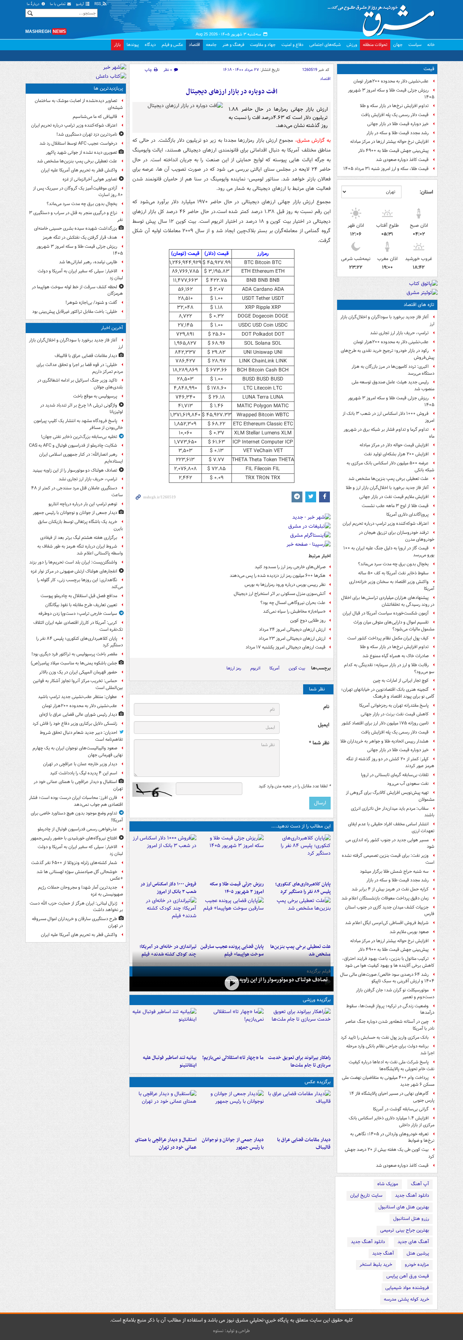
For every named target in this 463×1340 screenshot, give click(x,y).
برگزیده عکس (318, 1082)
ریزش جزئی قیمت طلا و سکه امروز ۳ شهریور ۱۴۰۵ (391, 94)
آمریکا (274, 668)
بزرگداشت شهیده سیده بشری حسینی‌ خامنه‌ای (75, 228)
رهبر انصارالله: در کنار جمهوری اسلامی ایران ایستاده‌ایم (81, 458)
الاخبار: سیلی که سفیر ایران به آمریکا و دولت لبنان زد (80, 274)
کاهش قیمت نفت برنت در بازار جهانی (395, 714)
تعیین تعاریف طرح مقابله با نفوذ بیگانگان (81, 604)
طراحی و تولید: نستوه (231, 1330)
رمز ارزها (233, 668)
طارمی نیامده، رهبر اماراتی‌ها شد (88, 262)
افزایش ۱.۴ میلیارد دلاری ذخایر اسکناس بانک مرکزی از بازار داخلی (391, 1121)
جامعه (211, 44)
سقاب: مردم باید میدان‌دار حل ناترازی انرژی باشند (392, 812)
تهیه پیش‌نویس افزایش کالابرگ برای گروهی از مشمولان (390, 796)
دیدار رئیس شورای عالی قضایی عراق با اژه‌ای (78, 714)
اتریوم (255, 668)
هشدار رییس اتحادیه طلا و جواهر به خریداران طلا (384, 741)
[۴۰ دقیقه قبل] (231, 983)
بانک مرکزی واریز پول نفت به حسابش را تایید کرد (385, 1037)
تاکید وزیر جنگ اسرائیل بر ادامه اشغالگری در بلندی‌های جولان (80, 384)
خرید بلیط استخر (376, 1264)
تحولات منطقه (375, 44)
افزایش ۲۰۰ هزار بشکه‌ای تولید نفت (396, 454)
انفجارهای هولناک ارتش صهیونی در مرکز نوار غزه (74, 571)
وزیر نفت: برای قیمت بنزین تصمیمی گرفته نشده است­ (388, 859)
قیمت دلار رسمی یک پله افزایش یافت (395, 114)
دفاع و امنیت (292, 44)
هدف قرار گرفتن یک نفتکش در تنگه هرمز (80, 237)
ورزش (352, 44)
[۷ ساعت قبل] (231, 918)
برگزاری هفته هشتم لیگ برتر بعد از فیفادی (78, 537)
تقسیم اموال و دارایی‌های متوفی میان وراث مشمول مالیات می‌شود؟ (393, 626)
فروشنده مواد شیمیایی (407, 1288)
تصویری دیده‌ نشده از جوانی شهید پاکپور (81, 152)
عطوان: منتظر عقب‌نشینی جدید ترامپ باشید (77, 696)
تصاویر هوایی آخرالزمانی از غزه (90, 179)
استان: (426, 192)
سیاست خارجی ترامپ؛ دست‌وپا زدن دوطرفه (77, 613)
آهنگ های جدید (413, 1242)
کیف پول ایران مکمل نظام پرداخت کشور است (388, 638)
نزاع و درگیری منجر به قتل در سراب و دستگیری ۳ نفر (76, 216)
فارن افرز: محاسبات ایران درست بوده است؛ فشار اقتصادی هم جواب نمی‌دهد (76, 801)
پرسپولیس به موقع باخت (95, 396)
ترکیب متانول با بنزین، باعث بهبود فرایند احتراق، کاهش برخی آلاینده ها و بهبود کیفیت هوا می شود (388, 962)
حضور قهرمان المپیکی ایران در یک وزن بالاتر (78, 672)
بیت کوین (297, 668)
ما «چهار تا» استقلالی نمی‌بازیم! (232, 1058)
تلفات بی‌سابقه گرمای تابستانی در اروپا (395, 774)
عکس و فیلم (172, 44)
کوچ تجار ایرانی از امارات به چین (401, 680)
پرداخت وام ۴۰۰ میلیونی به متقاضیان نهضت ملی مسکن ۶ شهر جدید (388, 1081)
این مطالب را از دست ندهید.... (301, 826)
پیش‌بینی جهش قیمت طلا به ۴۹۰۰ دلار (393, 150)
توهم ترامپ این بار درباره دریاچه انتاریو (82, 504)
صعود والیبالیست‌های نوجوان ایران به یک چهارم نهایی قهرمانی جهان (78, 751)
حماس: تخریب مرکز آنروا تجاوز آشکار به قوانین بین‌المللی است (78, 684)
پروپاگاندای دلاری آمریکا (407, 514)
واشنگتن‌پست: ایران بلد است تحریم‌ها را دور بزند (73, 562)
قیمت (429, 69)
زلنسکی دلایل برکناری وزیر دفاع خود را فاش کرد (75, 723)
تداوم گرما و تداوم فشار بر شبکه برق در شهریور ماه (389, 433)
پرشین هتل (418, 1253)
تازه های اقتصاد (419, 305)
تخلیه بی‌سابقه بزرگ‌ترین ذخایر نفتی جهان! (79, 436)
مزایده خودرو (417, 1264)
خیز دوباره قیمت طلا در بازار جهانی (398, 123)
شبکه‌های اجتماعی (325, 44)
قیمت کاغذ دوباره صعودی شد (402, 159)
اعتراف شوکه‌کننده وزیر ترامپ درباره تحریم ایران (386, 523)
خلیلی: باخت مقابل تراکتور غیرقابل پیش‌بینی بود (74, 311)
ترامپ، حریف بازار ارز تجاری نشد (399, 332)
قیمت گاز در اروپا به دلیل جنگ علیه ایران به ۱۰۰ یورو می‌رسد (388, 551)
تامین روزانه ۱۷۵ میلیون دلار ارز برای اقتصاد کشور (385, 723)
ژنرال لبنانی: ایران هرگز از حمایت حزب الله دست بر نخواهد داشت (76, 907)
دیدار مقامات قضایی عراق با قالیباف (304, 1144)
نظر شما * (319, 743)
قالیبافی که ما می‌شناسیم (95, 116)
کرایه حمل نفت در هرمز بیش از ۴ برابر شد (390, 889)
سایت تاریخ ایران (366, 1195)
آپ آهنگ (420, 1184)
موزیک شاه (387, 1184)
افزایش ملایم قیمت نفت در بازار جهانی (394, 496)
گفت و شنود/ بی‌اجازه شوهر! (91, 302)
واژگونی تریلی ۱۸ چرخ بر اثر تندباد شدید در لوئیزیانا (81, 409)
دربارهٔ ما (34, 4)
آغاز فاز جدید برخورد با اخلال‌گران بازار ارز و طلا (387, 487)
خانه (431, 44)
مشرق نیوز (383, 18)
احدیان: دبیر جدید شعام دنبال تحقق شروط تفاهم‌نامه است (81, 736)
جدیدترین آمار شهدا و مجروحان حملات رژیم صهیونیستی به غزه (80, 891)
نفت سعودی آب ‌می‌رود (408, 783)
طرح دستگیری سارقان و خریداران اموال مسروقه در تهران (77, 922)
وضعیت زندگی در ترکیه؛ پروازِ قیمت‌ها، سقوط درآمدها (390, 1009)
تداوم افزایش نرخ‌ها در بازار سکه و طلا (394, 105)
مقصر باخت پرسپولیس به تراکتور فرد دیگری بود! (74, 654)
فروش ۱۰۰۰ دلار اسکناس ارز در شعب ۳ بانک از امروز (388, 417)
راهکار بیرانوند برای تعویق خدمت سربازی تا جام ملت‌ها (299, 1061)
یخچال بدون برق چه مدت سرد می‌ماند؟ (393, 564)
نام (326, 707)
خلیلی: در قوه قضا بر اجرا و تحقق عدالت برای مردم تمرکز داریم (80, 368)
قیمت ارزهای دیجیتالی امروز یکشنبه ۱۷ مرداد (286, 647)
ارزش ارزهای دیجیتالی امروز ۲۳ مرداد (292, 638)
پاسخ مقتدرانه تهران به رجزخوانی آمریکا (394, 705)
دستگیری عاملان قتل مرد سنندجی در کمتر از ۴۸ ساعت (77, 491)
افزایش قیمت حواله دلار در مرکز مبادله (394, 445)
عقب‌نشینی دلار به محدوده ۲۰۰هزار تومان (391, 81)
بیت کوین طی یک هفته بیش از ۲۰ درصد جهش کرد (389, 1153)
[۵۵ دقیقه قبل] (231, 1111)
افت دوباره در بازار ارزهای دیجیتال (231, 91)
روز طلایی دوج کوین (308, 620)
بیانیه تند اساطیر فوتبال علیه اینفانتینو (169, 1061)
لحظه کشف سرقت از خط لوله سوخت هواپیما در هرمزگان (77, 290)
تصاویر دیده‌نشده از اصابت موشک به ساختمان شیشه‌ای (79, 104)
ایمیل (323, 725)
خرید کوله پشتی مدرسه (406, 1299)
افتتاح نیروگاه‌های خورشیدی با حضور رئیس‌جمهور (73, 838)
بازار (117, 44)
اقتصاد (194, 44)
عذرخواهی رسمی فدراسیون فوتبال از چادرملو (77, 829)
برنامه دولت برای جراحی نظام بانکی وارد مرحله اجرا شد (390, 1049)
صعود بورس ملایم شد (409, 931)
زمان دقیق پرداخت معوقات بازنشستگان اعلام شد (385, 898)
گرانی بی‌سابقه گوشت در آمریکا (401, 1109)
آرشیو (80, 4)
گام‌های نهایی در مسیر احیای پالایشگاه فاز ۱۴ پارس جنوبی (391, 1097)
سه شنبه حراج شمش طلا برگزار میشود (394, 871)
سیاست (414, 44)
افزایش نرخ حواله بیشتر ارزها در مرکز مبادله (389, 141)
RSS (98, 4)
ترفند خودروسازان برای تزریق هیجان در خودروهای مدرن (396, 536)
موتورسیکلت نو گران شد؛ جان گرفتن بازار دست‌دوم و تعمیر (395, 993)
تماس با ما (58, 4)
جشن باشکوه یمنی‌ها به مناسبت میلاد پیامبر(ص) (74, 663)
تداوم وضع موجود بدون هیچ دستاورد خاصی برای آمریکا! (77, 817)
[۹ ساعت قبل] (164, 918)
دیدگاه (150, 44)
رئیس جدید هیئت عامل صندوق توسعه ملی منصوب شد (393, 385)
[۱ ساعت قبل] (299, 856)
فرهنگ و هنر (233, 44)
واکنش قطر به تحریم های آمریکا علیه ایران (79, 170)
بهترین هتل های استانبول (403, 1207)
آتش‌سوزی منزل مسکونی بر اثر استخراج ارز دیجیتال (280, 593)
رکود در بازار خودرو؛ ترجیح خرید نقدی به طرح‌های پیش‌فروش (387, 354)
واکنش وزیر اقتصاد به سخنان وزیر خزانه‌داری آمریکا (391, 585)
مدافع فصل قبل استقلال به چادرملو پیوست (79, 595)
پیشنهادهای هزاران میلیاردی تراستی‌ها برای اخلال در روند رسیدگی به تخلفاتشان (387, 601)
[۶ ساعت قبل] (299, 918)
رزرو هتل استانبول (411, 1218)
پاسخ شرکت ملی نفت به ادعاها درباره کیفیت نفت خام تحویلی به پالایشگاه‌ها (391, 1065)
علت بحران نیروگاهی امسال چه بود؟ (293, 602)
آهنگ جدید (383, 1253)
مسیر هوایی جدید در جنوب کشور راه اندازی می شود (389, 843)
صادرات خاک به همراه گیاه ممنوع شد (395, 655)
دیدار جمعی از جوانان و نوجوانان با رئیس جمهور (232, 1144)
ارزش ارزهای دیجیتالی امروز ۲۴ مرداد (292, 629)
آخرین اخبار (112, 328)
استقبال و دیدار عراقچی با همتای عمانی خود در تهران (165, 1144)
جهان (398, 44)
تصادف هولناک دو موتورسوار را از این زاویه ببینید (276, 979)
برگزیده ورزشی (317, 1000)
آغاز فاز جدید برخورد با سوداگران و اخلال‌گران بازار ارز (387, 320)
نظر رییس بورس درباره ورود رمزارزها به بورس (285, 584)
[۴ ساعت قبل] (164, 1029)
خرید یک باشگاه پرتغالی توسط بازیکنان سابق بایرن (80, 525)
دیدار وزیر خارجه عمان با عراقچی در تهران (80, 764)
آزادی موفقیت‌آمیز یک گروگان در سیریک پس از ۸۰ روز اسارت (78, 192)
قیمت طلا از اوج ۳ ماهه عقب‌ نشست (395, 505)
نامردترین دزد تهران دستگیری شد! (86, 134)
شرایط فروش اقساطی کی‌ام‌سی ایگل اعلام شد (387, 922)
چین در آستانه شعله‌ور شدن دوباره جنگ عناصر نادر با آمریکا (389, 1025)
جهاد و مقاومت (263, 44)
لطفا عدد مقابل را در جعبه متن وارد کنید (295, 786)
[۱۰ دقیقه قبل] (299, 1111)
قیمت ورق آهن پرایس (407, 1276)
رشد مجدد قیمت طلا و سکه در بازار (397, 132)
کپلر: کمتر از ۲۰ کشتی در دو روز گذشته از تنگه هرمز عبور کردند (390, 762)
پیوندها (133, 44)
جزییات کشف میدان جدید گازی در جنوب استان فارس (389, 911)
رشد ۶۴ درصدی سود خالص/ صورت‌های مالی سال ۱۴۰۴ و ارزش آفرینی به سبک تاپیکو (387, 978)
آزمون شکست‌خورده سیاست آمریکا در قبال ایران (386, 613)
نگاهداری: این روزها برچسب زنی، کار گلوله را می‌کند (80, 583)
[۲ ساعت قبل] (164, 1111)
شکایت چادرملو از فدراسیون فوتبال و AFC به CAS (73, 445)
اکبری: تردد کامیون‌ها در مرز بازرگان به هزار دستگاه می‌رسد (393, 370)
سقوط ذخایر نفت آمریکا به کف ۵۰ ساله (393, 573)
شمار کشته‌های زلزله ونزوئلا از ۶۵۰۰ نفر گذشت (74, 862)
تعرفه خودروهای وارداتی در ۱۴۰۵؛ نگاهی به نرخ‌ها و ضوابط (392, 1137)
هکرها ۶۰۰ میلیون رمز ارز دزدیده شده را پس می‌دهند (278, 575)
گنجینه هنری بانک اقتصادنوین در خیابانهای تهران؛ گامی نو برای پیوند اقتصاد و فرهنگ (387, 693)
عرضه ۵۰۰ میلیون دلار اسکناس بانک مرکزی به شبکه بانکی (390, 466)
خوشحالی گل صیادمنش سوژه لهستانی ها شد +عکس (80, 875)
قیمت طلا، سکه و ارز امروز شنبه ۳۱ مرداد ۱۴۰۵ (386, 168)
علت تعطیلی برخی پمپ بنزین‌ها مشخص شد (388, 478)
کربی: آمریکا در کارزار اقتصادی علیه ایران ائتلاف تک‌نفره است (78, 626)
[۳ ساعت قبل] (231, 856)
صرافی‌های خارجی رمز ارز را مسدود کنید (290, 566)
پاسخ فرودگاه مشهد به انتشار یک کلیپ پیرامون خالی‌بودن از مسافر (78, 424)
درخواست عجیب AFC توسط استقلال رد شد (78, 143)
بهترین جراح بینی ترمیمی (404, 1230)
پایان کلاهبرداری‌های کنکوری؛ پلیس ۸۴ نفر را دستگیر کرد (303, 888)
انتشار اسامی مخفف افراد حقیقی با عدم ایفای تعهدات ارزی (391, 827)
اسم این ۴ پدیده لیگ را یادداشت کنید (83, 773)
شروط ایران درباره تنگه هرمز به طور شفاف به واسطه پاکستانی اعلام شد (80, 550)
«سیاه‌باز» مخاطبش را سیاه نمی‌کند (294, 611)
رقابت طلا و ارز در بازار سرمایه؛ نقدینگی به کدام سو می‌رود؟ (389, 668)
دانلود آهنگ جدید (412, 1195)
